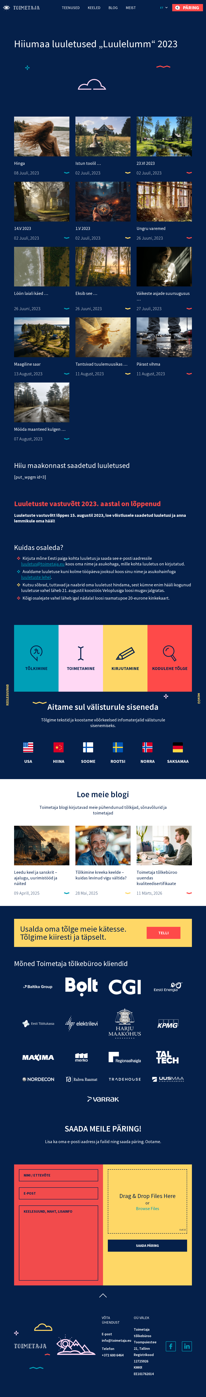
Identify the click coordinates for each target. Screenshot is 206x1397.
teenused (71, 7)
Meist (131, 7)
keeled (94, 7)
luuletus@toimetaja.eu (43, 564)
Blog (113, 7)
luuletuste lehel (36, 577)
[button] (164, 7)
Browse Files (147, 1208)
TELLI (163, 932)
